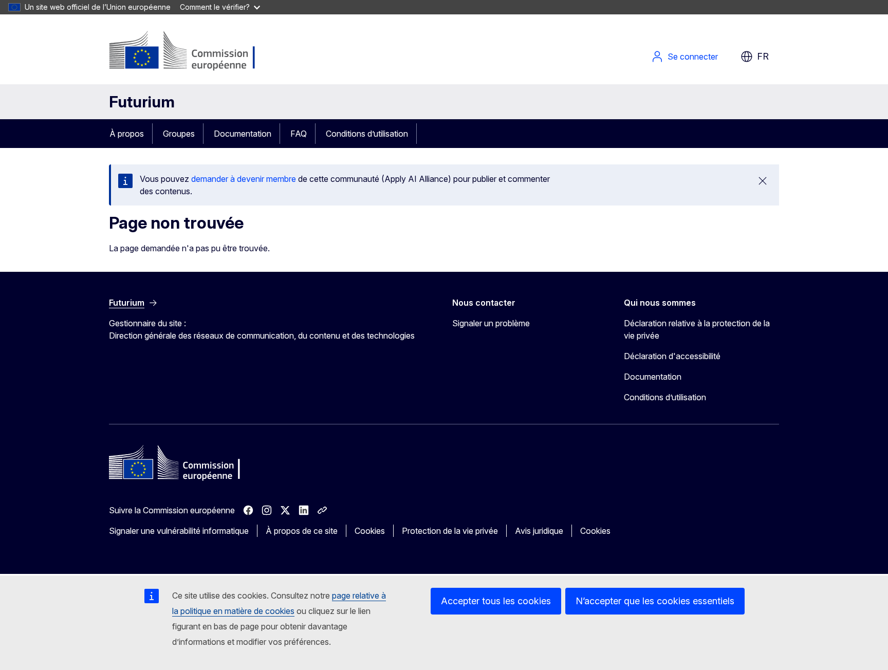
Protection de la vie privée (450, 531)
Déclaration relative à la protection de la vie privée (697, 329)
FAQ (298, 133)
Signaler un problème (491, 323)
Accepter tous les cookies (496, 600)
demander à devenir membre (243, 179)
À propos (126, 133)
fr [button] (763, 56)
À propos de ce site (302, 531)
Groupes (179, 133)
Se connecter (693, 56)
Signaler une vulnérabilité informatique (179, 531)
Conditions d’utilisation (367, 133)
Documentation (242, 133)
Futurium (142, 101)
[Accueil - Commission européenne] (192, 51)
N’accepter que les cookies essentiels (655, 600)
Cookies (370, 531)
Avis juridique (539, 531)
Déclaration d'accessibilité (672, 356)
